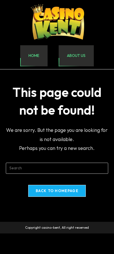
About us (76, 55)
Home (33, 55)
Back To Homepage (57, 190)
